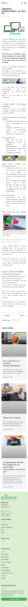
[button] (22, 3)
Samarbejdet (5, 559)
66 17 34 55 (7, 511)
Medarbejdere (5, 557)
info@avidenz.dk (6, 261)
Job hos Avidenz (6, 562)
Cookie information (6, 573)
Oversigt (3, 575)
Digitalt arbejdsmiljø (7, 527)
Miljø (2, 530)
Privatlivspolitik (5, 570)
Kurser (3, 533)
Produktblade (5, 567)
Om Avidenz (4, 554)
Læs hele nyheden (8, 377)
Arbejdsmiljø (4, 524)
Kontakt (3, 578)
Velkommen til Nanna (12, 418)
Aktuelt (3, 565)
